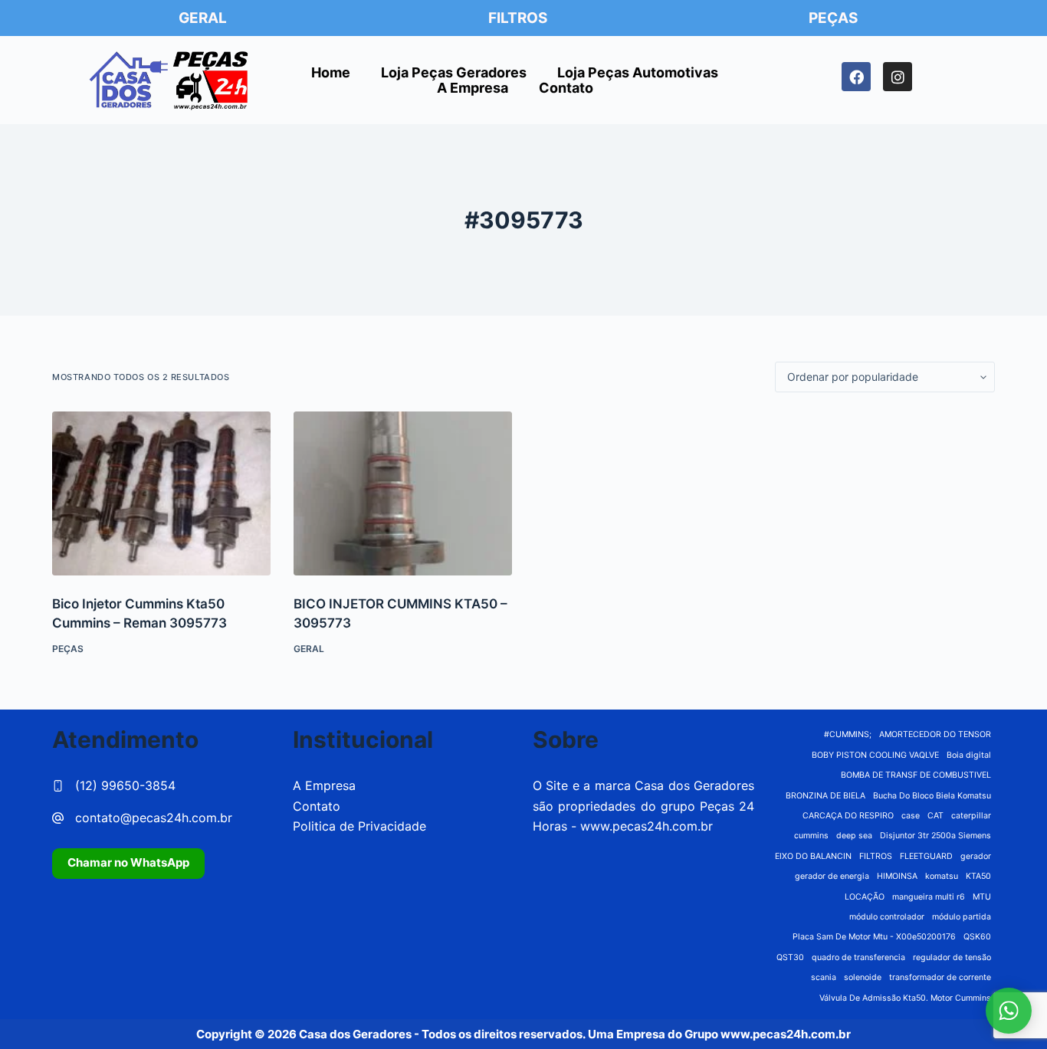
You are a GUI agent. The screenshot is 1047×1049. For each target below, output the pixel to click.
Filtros (517, 18)
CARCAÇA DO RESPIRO (848, 816)
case (910, 816)
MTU (982, 897)
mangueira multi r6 (928, 897)
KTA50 (978, 876)
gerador (975, 856)
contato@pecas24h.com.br (153, 817)
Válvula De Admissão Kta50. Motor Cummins (905, 998)
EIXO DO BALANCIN (813, 856)
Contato (566, 88)
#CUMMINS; (847, 734)
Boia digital (969, 755)
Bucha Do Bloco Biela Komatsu (932, 796)
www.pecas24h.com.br (646, 826)
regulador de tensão (952, 957)
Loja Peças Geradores (454, 72)
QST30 (790, 957)
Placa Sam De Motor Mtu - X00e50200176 (874, 937)
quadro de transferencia (858, 957)
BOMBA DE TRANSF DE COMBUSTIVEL (916, 775)
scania (823, 977)
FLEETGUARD (926, 856)
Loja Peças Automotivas (637, 72)
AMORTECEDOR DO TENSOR (935, 734)
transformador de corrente (940, 977)
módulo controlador (886, 917)
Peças (833, 18)
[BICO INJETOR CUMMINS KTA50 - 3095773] (403, 493)
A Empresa (472, 88)
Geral (203, 18)
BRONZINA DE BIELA (825, 796)
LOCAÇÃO (865, 897)
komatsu (941, 876)
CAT (935, 816)
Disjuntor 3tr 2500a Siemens (935, 836)
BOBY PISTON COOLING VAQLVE (875, 755)
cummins (811, 836)
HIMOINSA (897, 876)
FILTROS (875, 856)
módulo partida (961, 917)
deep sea (854, 836)
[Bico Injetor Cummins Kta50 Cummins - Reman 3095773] (161, 493)
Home (330, 72)
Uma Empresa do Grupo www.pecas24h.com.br (719, 1034)
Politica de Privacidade (359, 826)
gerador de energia (832, 876)
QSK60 (977, 937)
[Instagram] (897, 76)
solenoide (862, 977)
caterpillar (971, 816)
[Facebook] (856, 76)
